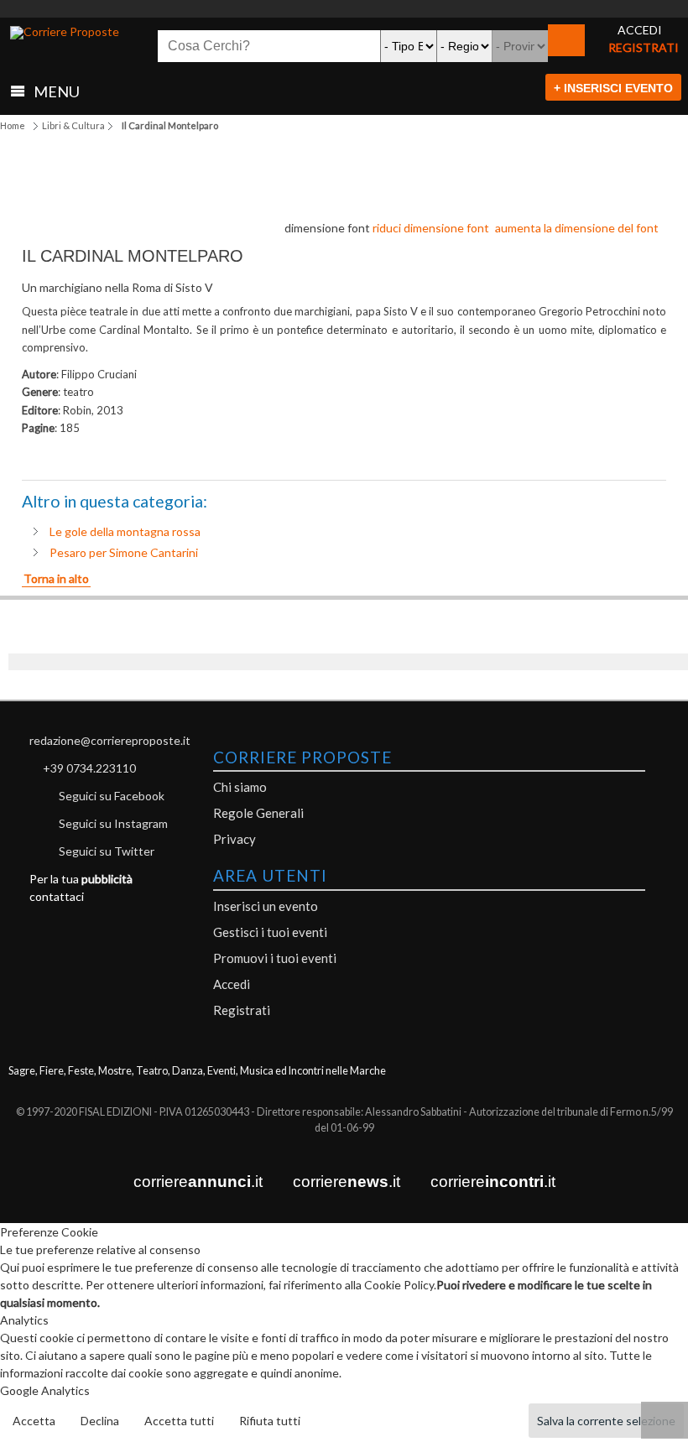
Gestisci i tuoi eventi (270, 932)
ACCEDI (640, 30)
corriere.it (198, 1181)
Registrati (241, 1010)
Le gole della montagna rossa (125, 531)
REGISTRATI (643, 47)
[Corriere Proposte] (64, 32)
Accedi (231, 984)
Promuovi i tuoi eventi (274, 958)
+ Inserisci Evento (613, 88)
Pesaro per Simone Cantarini (124, 552)
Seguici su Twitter (106, 851)
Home (12, 125)
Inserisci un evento (265, 906)
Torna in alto (56, 578)
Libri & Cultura (73, 125)
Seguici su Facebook (111, 796)
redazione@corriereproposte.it (109, 740)
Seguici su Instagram (113, 823)
